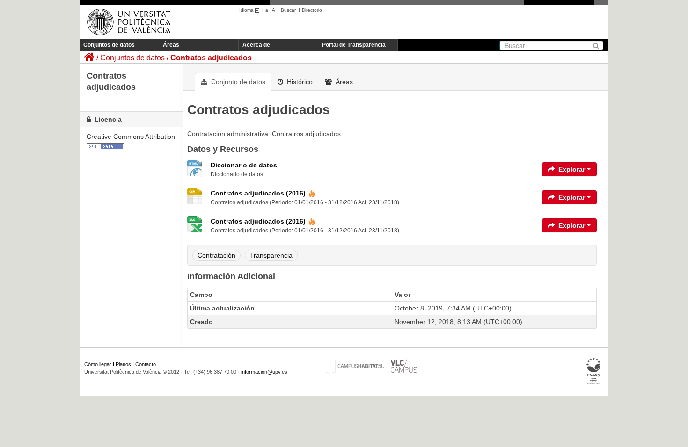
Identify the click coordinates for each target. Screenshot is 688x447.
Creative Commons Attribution (131, 136)
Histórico (299, 82)
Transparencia (271, 255)
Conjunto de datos (237, 82)
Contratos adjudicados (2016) (258, 193)
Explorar (571, 169)
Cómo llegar (97, 364)
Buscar (288, 10)
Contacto (145, 364)
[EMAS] (593, 371)
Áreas (171, 45)
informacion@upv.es (264, 372)
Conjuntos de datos (109, 45)
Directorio (312, 10)
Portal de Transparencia (354, 45)
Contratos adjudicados (211, 58)
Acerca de (256, 45)
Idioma (247, 10)
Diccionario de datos (244, 165)
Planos (123, 364)
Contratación (216, 255)
